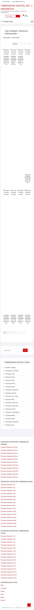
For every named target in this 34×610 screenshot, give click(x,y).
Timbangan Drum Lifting (11, 396)
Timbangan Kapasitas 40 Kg (8, 502)
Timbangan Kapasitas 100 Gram (9, 447)
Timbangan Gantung (10, 393)
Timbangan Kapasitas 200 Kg (8, 517)
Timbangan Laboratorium (12, 390)
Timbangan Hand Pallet (11, 402)
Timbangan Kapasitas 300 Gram (9, 456)
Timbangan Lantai (10, 374)
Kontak (2, 597)
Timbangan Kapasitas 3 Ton (8, 542)
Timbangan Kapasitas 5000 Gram (9, 474)
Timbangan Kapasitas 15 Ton (8, 551)
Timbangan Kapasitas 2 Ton (8, 539)
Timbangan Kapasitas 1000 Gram (9, 465)
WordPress (29, 607)
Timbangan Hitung (10, 383)
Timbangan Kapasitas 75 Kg (8, 508)
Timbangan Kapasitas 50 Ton (8, 563)
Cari (18, 16)
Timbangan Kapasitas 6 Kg (8, 487)
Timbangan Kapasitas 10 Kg (8, 490)
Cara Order (4, 588)
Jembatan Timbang (10, 367)
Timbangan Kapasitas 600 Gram (9, 462)
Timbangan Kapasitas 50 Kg (8, 505)
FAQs (2, 585)
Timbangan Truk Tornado (12, 370)
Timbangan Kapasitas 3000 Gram (9, 471)
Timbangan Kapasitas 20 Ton (8, 554)
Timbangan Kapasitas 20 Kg (8, 496)
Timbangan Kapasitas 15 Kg (8, 493)
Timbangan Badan (10, 415)
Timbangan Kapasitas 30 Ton (8, 557)
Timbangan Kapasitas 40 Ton (8, 560)
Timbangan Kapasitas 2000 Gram (9, 468)
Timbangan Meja (9, 380)
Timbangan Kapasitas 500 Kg (8, 526)
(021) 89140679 (6, 1)
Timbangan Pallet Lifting (11, 406)
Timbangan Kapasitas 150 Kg (8, 514)
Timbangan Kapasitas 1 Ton (8, 536)
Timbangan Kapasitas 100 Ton (9, 572)
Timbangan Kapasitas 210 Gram (9, 453)
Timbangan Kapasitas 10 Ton (8, 548)
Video (2, 594)
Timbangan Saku (9, 425)
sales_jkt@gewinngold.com (18, 1)
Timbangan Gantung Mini (12, 422)
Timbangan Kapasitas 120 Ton (9, 575)
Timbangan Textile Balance (12, 412)
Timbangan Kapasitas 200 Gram (9, 450)
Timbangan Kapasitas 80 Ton (8, 569)
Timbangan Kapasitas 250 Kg (8, 520)
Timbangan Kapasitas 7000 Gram (9, 477)
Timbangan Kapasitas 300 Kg (8, 523)
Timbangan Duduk (10, 377)
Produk (2, 591)
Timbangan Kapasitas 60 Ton (8, 566)
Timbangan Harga (10, 386)
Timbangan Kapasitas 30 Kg (8, 499)
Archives (3, 600)
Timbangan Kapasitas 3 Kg (8, 484)
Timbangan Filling (10, 399)
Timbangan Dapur (10, 418)
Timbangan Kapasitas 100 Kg (8, 511)
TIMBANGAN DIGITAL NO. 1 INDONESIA (17, 7)
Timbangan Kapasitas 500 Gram (9, 459)
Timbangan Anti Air (10, 409)
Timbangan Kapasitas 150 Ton (9, 578)
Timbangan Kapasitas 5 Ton (8, 545)
